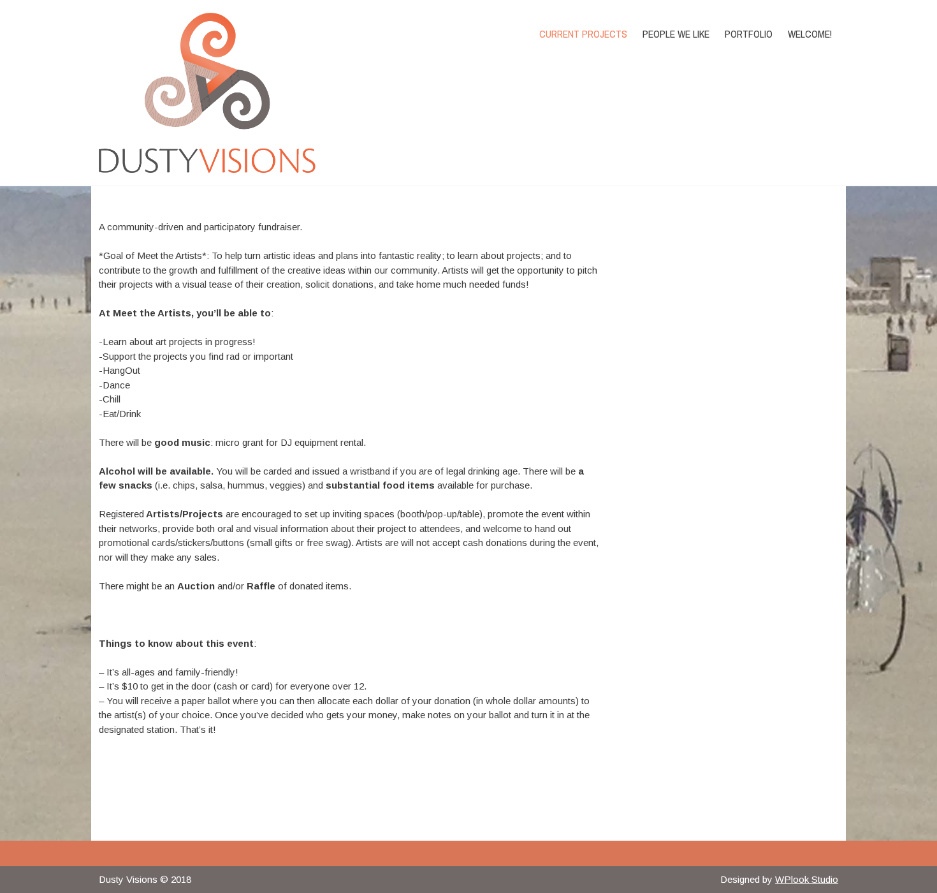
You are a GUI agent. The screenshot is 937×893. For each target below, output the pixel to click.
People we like (676, 34)
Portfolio (749, 34)
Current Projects (583, 34)
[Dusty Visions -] (209, 93)
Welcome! (810, 34)
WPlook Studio (806, 879)
